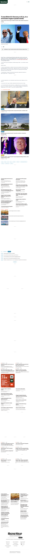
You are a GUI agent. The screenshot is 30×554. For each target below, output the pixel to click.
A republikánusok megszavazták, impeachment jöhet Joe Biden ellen (14, 110)
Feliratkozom (20, 537)
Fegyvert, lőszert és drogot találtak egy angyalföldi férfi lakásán (12, 258)
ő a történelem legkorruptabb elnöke (21, 59)
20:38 (2, 253)
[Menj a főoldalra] (4, 2)
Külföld (3, 131)
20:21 (2, 256)
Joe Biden (11, 163)
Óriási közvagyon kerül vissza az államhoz (9, 253)
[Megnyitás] (28, 1)
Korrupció (3, 163)
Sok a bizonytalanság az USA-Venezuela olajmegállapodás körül (12, 256)
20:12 (2, 258)
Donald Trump (7, 163)
